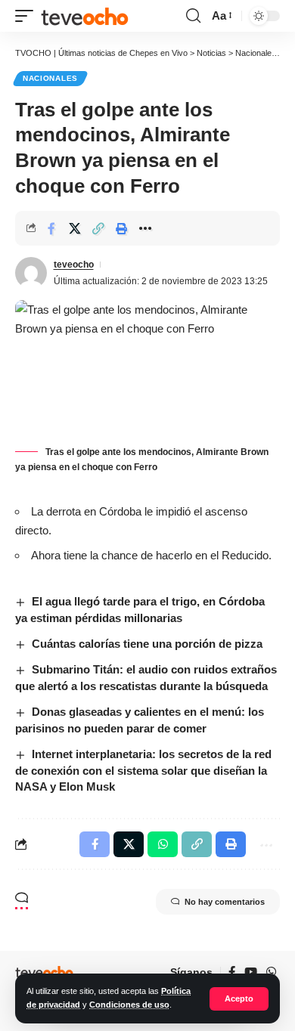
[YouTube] (251, 972)
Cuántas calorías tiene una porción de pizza (147, 643)
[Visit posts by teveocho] (31, 273)
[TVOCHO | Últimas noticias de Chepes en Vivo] (85, 16)
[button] (239, 999)
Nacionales (50, 78)
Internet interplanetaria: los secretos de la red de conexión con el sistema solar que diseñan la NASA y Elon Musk (143, 771)
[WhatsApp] (271, 972)
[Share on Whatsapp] (163, 844)
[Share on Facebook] (51, 228)
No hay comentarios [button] (225, 901)
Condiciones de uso (129, 1004)
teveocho (74, 264)
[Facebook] (232, 972)
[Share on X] (74, 228)
